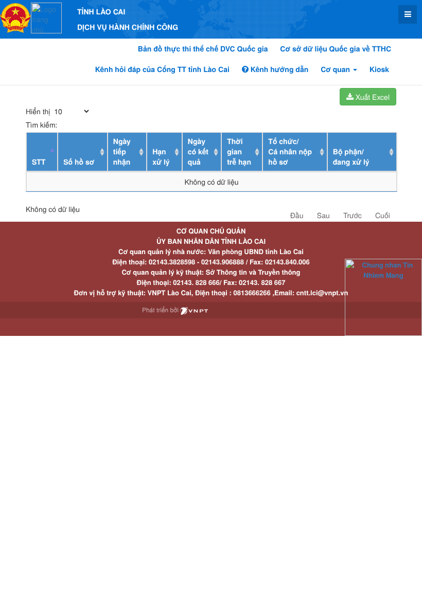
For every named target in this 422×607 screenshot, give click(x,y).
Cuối (382, 215)
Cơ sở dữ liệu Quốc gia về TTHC (335, 49)
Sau (323, 215)
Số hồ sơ (78, 162)
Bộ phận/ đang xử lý (351, 157)
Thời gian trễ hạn (239, 151)
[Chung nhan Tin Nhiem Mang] (383, 296)
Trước (352, 215)
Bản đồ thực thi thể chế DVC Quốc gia (203, 49)
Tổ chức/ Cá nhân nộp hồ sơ (290, 151)
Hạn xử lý (160, 157)
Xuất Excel (372, 97)
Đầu (297, 215)
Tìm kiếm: (41, 124)
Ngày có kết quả (198, 151)
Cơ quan (336, 69)
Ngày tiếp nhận (122, 151)
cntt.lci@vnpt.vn (322, 292)
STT (38, 162)
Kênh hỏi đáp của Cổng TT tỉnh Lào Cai (162, 69)
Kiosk (379, 69)
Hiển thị (39, 111)
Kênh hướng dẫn (278, 69)
